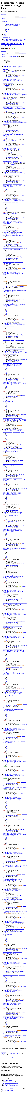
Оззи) (18, 444)
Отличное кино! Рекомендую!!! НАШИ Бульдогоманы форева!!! (14, 174)
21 (6, 556)
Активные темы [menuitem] (10, 26)
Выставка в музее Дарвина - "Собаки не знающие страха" (13, 274)
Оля (18, 829)
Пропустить (3, 14)
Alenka (5, 944)
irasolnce (19, 508)
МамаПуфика (6, 995)
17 (6, 803)
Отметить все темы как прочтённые (9, 56)
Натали (13, 48)
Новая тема (3, 51)
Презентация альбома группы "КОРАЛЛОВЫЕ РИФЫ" (13, 1018)
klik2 (4, 954)
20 (6, 554)
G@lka (19, 986)
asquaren (19, 948)
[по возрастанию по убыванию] (16, 1048)
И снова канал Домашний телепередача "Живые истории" (12, 494)
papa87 (19, 414)
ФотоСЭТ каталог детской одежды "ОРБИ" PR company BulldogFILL (15, 248)
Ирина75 (5, 455)
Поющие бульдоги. (14, 900)
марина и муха (20, 999)
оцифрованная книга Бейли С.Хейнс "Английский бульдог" (13, 577)
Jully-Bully (19, 704)
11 (6, 502)
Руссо (4, 892)
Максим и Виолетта (22, 285)
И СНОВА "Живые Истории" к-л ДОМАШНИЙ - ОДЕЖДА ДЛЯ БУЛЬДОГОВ (14, 420)
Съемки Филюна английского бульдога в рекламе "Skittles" (13, 776)
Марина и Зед (6, 343)
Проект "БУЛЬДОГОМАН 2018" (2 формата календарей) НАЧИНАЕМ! (15, 603)
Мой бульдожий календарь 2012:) (17, 637)
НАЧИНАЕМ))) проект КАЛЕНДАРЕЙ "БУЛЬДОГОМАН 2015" (13, 234)
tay (18, 474)
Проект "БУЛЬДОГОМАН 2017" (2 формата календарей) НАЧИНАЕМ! (15, 865)
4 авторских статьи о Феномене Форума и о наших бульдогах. (14, 514)
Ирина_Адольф (7, 913)
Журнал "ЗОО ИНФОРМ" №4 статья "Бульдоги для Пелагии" (13, 694)
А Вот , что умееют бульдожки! (17, 922)
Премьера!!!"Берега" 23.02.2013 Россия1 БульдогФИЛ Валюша (14, 305)
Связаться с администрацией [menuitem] (10, 1085)
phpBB (11, 1088)
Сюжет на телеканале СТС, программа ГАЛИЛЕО (13, 464)
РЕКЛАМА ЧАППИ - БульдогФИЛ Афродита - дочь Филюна (15, 353)
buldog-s (19, 1030)
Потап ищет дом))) (14, 149)
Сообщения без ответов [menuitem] (12, 25)
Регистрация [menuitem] (6, 37)
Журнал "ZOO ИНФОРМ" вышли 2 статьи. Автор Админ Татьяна (15, 762)
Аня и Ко (19, 848)
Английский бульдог (14, 1004)
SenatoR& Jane (20, 347)
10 (6, 501)
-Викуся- (19, 958)
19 (6, 553)
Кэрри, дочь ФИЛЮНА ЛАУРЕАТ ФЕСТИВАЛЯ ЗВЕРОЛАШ (15, 730)
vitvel (18, 395)
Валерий (19, 814)
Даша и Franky (7, 966)
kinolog (19, 543)
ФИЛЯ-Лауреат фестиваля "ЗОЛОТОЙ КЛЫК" (12, 531)
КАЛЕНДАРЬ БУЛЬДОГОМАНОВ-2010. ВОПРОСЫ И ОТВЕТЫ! (13, 673)
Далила (19, 334)
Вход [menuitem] (4, 35)
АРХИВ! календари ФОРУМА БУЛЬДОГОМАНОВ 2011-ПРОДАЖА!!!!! (14, 651)
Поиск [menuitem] (7, 29)
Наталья (5, 982)
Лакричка (19, 586)
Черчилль (5, 628)
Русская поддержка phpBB (7, 1090)
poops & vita (20, 756)
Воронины (12, 991)
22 (6, 557)
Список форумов (7, 1080)
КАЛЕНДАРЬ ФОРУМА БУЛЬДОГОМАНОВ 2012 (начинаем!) (12, 365)
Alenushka (19, 359)
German (5, 1008)
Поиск (17, 17)
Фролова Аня (20, 458)
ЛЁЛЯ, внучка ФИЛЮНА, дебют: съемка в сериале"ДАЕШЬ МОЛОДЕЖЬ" (14, 431)
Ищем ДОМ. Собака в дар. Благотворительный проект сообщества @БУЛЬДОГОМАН (13, 82)
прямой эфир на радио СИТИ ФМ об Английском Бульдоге (14, 384)
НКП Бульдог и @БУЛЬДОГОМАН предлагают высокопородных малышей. (15, 95)
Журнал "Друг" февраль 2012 (16, 340)
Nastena (19, 268)
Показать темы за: (6, 1047)
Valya (18, 736)
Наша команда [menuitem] (9, 31)
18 (6, 805)
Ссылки (5, 21)
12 (6, 503)
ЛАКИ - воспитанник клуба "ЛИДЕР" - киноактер (13, 710)
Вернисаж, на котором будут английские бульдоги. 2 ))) (13, 880)
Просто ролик (12, 953)
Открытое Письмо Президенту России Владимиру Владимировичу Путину (14, 108)
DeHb (18, 917)
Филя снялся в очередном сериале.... (18, 819)
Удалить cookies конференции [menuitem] (10, 1083)
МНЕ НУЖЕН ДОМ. (8, 85)
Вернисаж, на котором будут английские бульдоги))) (13, 626)
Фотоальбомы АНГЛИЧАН (10, 71)
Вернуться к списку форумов (8, 1057)
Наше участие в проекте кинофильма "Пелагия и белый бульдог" (13, 799)
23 (6, 558)
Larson (18, 782)
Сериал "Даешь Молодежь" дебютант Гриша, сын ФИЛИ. (13, 450)
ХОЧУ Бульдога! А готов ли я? (11, 521)
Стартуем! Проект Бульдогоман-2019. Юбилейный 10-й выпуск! (14, 161)
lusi (18, 793)
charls (4, 902)
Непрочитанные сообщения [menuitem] (13, 24)
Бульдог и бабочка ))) (14, 890)
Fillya (9, 48)
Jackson (19, 906)
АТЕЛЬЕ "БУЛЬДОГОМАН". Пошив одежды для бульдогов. (13, 201)
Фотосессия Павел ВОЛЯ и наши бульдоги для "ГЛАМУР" (14, 400)
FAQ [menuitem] (4, 34)
